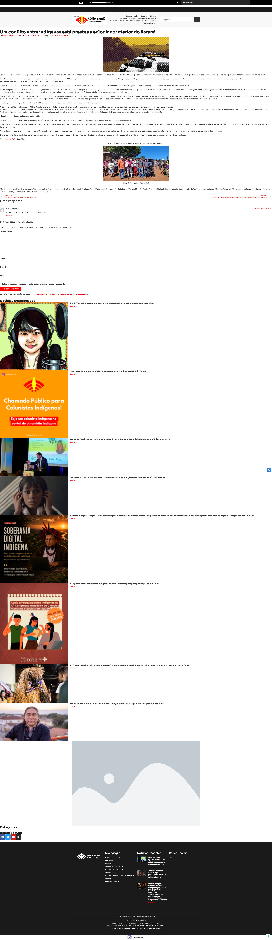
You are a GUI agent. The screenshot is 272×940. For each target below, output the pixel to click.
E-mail (3, 267)
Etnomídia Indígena (133, 16)
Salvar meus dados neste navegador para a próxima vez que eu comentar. (34, 284)
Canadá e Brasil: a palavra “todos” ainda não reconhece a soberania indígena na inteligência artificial (120, 439)
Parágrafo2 (10, 139)
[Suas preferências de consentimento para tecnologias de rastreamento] (268, 936)
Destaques (145, 16)
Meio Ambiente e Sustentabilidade (133, 21)
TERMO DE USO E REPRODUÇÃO (136, 920)
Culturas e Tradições (127, 18)
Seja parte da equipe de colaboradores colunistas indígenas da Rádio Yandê (108, 371)
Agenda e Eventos (149, 23)
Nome (3, 258)
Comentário (6, 231)
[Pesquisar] (197, 19)
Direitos (153, 16)
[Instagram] (170, 857)
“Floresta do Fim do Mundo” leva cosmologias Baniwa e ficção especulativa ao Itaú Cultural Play (117, 477)
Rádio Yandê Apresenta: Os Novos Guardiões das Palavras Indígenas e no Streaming (112, 303)
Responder (9, 215)
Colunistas (113, 21)
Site (2, 275)
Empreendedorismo (146, 18)
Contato (153, 21)
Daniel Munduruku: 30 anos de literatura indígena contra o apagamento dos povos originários (117, 703)
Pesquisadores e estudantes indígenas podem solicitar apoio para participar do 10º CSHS (114, 584)
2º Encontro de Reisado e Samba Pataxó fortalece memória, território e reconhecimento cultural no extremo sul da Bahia (130, 665)
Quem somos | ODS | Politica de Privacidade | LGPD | (136, 916)
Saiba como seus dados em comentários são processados (62, 294)
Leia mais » (73, 306)
